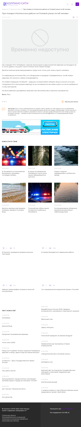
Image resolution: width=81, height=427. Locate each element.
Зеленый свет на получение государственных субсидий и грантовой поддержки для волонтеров (58, 372)
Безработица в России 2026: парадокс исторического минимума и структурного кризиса (60, 310)
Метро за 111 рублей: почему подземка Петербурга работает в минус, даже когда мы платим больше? (21, 351)
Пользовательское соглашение (13, 417)
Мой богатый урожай (49, 382)
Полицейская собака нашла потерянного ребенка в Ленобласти (38, 210)
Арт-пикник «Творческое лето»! (14, 389)
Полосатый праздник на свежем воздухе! (56, 336)
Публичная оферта (9, 415)
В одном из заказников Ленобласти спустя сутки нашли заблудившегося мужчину (37, 174)
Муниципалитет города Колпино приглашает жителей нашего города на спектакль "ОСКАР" (19, 380)
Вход (72, 4)
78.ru (5, 101)
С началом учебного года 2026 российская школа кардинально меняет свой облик (59, 391)
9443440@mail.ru (67, 409)
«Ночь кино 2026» (8, 342)
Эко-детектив (7, 397)
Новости (5, 9)
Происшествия (15, 9)
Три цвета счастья (8, 371)
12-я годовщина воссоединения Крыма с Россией (60, 289)
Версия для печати (71, 101)
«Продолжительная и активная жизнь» (55, 354)
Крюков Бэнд (7, 326)
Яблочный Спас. (47, 319)
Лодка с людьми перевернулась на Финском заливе (64, 173)
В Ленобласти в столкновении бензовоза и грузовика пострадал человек (13, 173)
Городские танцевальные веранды (15, 334)
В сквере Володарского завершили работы (57, 252)
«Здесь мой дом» (47, 327)
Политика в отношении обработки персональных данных (15, 420)
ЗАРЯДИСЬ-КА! (47, 362)
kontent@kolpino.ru (49, 113)
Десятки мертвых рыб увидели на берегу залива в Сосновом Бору (13, 210)
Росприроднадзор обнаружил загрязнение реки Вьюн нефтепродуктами (65, 210)
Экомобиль (6, 318)
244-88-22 (65, 412)
